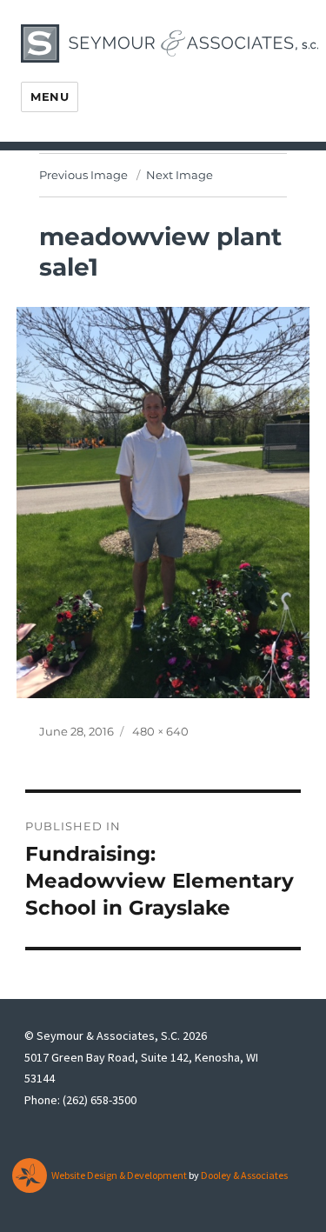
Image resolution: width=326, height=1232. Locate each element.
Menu (49, 96)
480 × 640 (160, 731)
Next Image (179, 175)
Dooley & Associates (244, 1175)
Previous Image (83, 175)
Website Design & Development (119, 1175)
